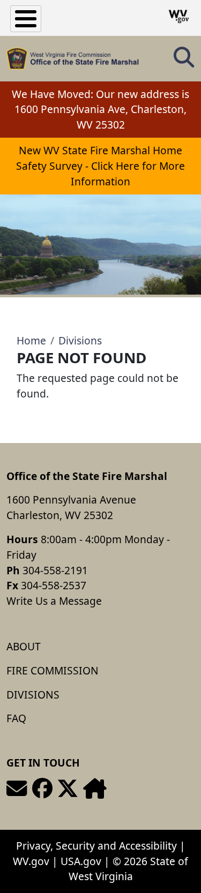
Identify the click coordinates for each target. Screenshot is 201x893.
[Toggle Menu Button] (25, 18)
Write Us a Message (54, 601)
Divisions (80, 340)
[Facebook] (42, 788)
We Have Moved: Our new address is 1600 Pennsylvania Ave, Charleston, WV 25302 (100, 109)
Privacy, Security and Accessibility (96, 845)
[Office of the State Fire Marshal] (72, 58)
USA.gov (81, 861)
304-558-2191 (55, 570)
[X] (67, 788)
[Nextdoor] (94, 788)
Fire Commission (52, 670)
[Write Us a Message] (16, 788)
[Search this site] (184, 61)
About (23, 646)
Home (31, 340)
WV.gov (31, 861)
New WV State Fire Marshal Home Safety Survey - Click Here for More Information (100, 166)
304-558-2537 (53, 585)
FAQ (16, 718)
